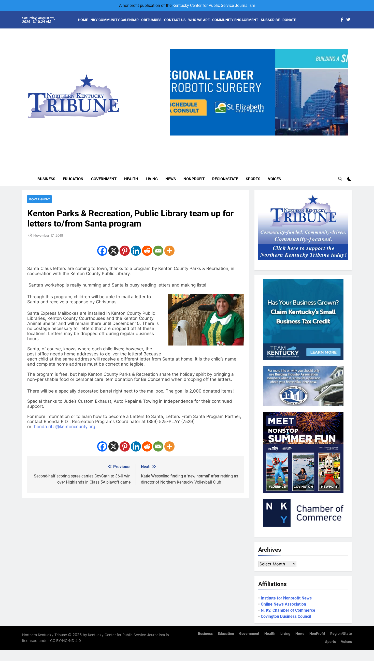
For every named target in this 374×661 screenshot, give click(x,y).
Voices (274, 179)
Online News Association (283, 604)
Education (73, 179)
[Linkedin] (136, 251)
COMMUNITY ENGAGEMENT (235, 20)
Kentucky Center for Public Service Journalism (213, 5)
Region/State (225, 179)
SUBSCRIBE (270, 20)
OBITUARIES (151, 20)
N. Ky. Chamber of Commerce (288, 610)
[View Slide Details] (259, 92)
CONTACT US (175, 20)
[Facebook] (102, 251)
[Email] (158, 251)
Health (131, 179)
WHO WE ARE (199, 20)
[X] (113, 251)
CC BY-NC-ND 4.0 (65, 640)
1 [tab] (242, 138)
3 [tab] (261, 138)
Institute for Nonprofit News (286, 598)
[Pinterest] (125, 251)
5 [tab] (279, 138)
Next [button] (342, 135)
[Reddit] (147, 251)
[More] (169, 251)
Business (46, 179)
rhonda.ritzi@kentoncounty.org (64, 426)
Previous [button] (175, 135)
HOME (83, 20)
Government (104, 179)
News (170, 179)
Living (152, 179)
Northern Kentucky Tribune (44, 635)
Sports (253, 179)
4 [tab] (270, 138)
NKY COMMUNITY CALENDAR (115, 20)
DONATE (289, 20)
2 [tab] (251, 138)
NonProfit (194, 179)
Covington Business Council (286, 616)
